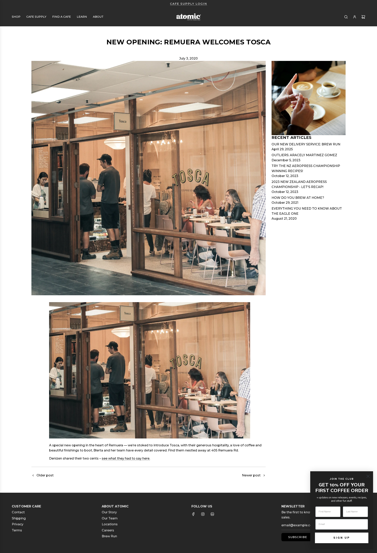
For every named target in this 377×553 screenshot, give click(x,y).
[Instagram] (203, 514)
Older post (45, 475)
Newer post (251, 475)
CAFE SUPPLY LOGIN (188, 4)
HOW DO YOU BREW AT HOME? (298, 198)
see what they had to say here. (126, 458)
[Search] (346, 17)
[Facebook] (193, 514)
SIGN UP (341, 537)
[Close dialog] (368, 476)
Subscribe (297, 537)
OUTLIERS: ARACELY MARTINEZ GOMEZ (304, 155)
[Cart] (363, 17)
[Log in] (354, 17)
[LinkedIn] (212, 514)
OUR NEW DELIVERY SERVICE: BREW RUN (306, 144)
